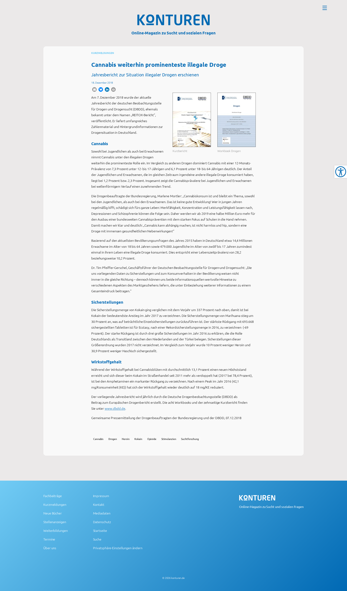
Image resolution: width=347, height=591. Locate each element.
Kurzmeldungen (102, 52)
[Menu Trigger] (325, 8)
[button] (94, 89)
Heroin (125, 438)
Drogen (112, 438)
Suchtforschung (190, 438)
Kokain (138, 438)
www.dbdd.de (115, 408)
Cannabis (98, 438)
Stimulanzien (168, 438)
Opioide (151, 438)
